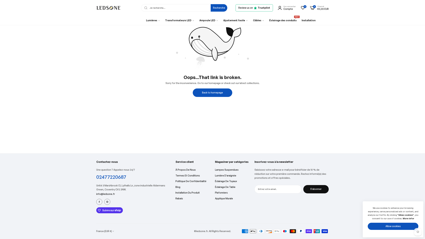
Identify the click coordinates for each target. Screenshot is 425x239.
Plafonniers (221, 192)
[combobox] (184, 8)
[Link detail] (99, 202)
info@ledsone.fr (105, 194)
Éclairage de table (225, 187)
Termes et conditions (187, 175)
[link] (153, 20)
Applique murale (224, 198)
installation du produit (187, 192)
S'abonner (316, 189)
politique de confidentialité (190, 181)
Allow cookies (393, 226)
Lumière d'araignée (225, 175)
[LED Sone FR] (108, 8)
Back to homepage (212, 92)
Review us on (254, 7)
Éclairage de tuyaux (226, 181)
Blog (177, 187)
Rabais (179, 198)
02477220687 (111, 177)
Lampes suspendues (227, 169)
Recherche (219, 7)
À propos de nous (185, 169)
